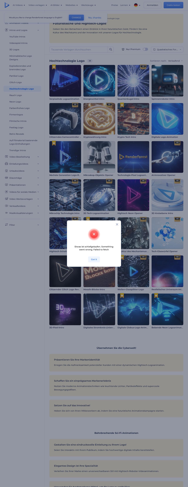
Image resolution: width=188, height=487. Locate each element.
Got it (94, 259)
